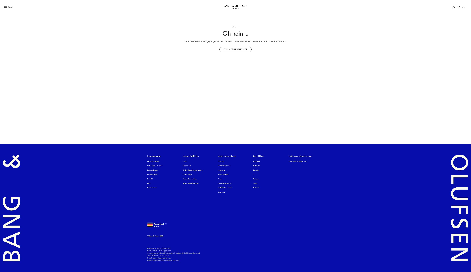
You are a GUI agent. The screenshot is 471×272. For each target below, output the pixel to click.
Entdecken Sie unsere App (297, 161)
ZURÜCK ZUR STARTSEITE (235, 49)
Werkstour (221, 192)
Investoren (221, 170)
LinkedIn (256, 170)
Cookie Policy (187, 174)
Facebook (256, 161)
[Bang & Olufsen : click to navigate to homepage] (235, 7)
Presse (220, 179)
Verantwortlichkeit (224, 166)
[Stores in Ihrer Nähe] (459, 7)
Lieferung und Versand (154, 166)
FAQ (148, 183)
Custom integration (224, 183)
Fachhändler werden (225, 188)
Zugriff (185, 161)
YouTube (256, 179)
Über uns (221, 161)
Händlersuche (152, 188)
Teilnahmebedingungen (191, 183)
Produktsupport (152, 174)
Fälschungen (187, 166)
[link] (454, 7)
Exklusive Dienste (153, 161)
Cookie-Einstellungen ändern (192, 170)
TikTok (255, 183)
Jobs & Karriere (223, 174)
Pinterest (256, 188)
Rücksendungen (152, 170)
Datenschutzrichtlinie (190, 179)
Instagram (256, 166)
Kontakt (150, 179)
